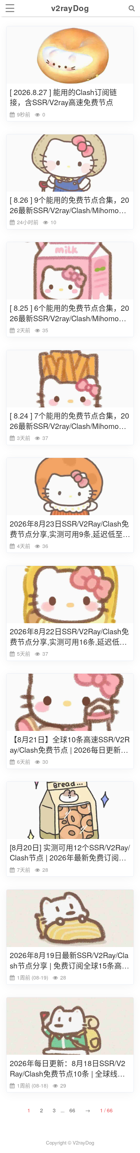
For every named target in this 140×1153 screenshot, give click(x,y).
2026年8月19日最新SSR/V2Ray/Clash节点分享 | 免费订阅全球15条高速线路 (69, 960)
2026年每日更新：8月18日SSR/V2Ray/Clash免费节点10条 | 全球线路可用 (67, 1068)
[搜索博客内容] (132, 8)
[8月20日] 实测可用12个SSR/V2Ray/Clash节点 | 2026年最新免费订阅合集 (70, 852)
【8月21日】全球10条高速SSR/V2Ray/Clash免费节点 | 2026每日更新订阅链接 (70, 744)
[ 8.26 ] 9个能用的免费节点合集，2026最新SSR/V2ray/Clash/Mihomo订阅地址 (69, 205)
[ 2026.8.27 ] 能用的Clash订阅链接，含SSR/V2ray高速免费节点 (63, 97)
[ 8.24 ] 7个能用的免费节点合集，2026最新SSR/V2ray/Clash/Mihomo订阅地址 (69, 420)
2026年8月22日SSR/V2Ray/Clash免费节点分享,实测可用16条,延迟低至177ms (69, 636)
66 (72, 1110)
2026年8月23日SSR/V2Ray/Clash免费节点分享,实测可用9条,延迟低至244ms (69, 528)
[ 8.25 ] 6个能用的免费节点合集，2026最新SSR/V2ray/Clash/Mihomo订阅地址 (69, 313)
